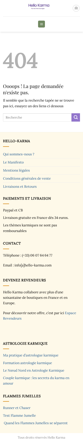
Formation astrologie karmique (27, 363)
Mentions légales (16, 170)
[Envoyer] (76, 117)
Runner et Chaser (16, 408)
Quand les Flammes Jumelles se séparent (36, 423)
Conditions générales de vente (27, 178)
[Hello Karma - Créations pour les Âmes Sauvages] (38, 8)
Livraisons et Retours (20, 186)
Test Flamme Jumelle (19, 415)
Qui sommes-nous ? (18, 154)
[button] (76, 8)
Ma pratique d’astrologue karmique (30, 355)
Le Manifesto (13, 162)
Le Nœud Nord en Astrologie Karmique (33, 370)
